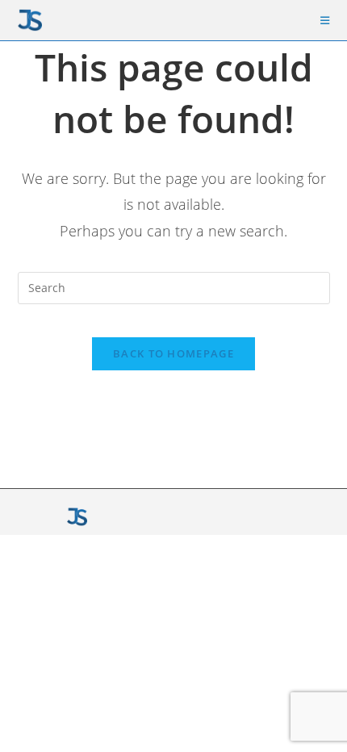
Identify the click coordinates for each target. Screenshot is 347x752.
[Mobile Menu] (325, 20)
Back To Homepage (173, 353)
